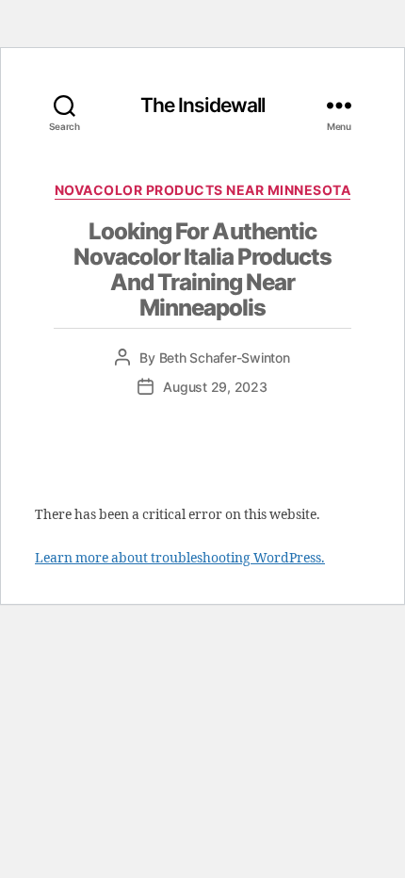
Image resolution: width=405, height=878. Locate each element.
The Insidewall (203, 105)
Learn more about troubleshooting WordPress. (180, 558)
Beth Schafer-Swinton (224, 358)
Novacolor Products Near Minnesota (203, 190)
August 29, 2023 (215, 387)
